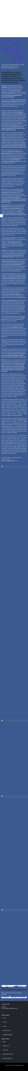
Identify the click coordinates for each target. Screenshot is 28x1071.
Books (5, 14)
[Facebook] (3, 1011)
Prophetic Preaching (8, 12)
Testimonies (6, 15)
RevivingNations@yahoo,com (10, 1008)
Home (5, 1)
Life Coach (6, 3)
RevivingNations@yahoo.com (11, 67)
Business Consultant (8, 6)
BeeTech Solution (11, 1068)
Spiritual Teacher (7, 9)
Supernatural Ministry (8, 11)
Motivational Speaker (8, 4)
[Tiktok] (10, 1011)
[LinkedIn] (6, 1011)
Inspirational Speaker (8, 7)
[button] (6, 18)
